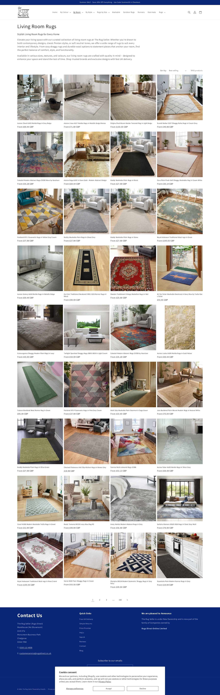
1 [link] (92, 599)
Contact (82, 646)
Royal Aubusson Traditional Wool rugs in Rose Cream (37, 581)
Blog (81, 650)
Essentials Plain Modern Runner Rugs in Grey (173, 581)
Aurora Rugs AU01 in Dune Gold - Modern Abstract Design (85, 180)
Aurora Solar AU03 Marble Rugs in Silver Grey (174, 467)
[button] (65, 12)
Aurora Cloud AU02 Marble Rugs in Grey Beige (34, 123)
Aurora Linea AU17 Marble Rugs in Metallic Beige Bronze (85, 123)
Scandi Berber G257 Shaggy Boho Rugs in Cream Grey (177, 123)
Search (82, 637)
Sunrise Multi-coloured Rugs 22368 (123, 467)
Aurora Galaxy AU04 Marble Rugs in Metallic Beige (36, 294)
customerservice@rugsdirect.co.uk (35, 653)
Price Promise (85, 628)
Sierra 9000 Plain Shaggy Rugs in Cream (79, 581)
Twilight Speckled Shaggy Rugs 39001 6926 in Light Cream (85, 353)
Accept (109, 688)
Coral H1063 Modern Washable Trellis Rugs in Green (36, 524)
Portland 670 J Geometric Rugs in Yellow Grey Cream (36, 237)
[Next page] (127, 600)
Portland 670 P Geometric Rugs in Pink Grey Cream (83, 410)
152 (120, 600)
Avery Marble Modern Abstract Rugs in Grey (127, 524)
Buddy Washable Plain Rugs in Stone (124, 237)
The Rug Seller (27, 689)
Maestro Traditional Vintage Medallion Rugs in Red (129, 294)
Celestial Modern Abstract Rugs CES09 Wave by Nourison (38, 180)
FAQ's (81, 632)
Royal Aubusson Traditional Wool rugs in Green (174, 237)
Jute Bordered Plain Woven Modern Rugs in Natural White (178, 410)
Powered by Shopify (39, 689)
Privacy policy (52, 689)
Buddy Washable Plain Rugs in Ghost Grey (79, 237)
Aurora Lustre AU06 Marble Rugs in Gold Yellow (174, 353)
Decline (143, 688)
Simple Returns (85, 624)
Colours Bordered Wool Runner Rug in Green (33, 410)
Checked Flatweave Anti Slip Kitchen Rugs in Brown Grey (85, 467)
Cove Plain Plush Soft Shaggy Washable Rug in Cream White (179, 180)
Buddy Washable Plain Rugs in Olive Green (33, 467)
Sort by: (163, 70)
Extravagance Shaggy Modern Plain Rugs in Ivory (35, 353)
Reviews (82, 641)
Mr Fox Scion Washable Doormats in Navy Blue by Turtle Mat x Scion (179, 295)
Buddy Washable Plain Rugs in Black (124, 180)
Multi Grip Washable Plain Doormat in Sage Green (129, 410)
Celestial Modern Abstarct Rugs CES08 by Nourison (129, 353)
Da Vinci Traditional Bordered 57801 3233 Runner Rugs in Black (85, 295)
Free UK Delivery (86, 619)
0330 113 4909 (26, 647)
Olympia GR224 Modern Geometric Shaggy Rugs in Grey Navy (131, 582)
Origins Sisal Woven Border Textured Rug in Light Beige (131, 123)
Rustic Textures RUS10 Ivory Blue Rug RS (79, 524)
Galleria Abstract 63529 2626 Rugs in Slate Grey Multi (176, 524)
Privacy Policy (105, 681)
